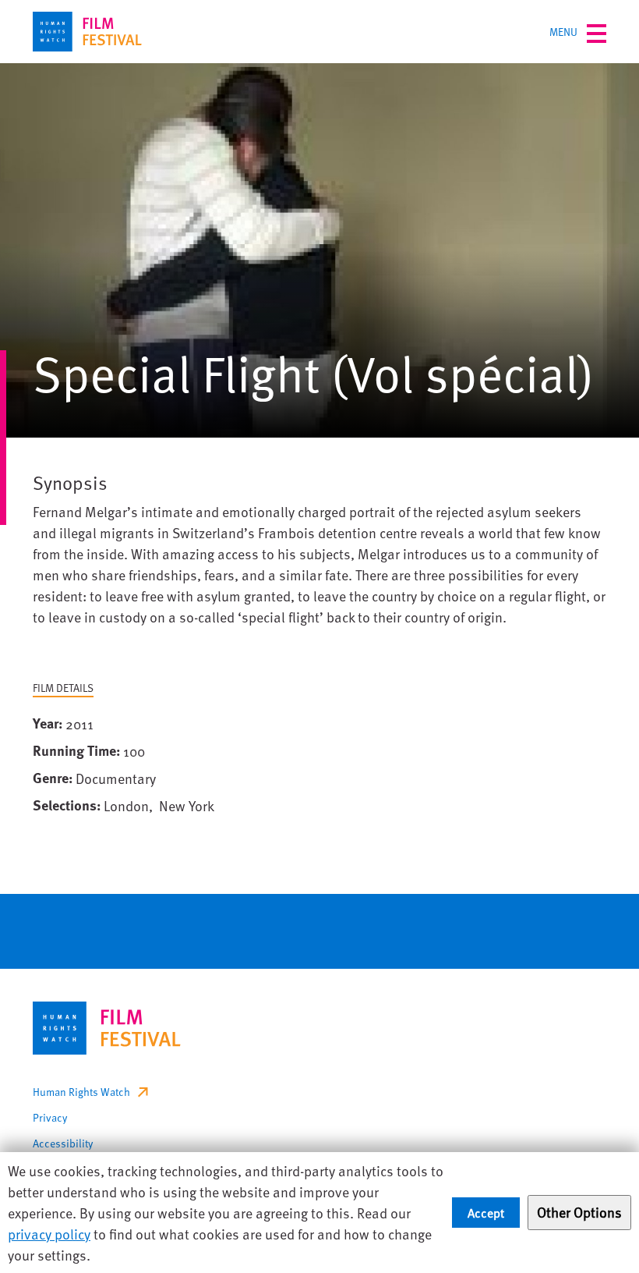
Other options (579, 1212)
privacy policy (49, 1233)
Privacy (50, 1117)
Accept (486, 1212)
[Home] (87, 31)
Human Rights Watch (81, 1091)
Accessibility (63, 1143)
